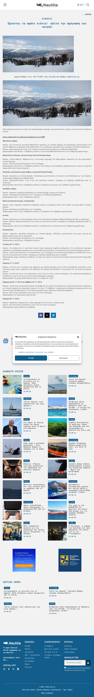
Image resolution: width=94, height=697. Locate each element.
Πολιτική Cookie (28, 690)
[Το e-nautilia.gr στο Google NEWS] (5, 341)
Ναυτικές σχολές (51, 649)
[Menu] (5, 5)
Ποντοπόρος (29, 661)
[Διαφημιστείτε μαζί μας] (24, 560)
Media (27, 664)
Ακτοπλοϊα (29, 652)
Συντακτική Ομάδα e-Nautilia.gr (64, 76)
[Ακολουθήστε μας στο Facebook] (9, 669)
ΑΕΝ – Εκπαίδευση (32, 655)
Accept (31, 358)
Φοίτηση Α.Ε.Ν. (51, 652)
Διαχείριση (56, 690)
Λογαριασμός (69, 652)
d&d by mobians (47, 693)
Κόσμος (27, 649)
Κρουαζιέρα (29, 658)
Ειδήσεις (47, 18)
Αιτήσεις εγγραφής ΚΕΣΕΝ (52, 656)
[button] (78, 337)
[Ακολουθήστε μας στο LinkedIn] (18, 669)
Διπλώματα (48, 646)
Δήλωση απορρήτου (43, 690)
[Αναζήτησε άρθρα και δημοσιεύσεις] (87, 4)
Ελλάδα (27, 646)
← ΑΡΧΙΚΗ (86, 14)
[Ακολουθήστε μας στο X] (13, 669)
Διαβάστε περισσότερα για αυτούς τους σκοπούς (36, 352)
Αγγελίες (68, 646)
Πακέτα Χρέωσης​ (70, 649)
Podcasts (28, 667)
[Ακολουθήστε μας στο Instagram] (4, 669)
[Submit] (88, 662)
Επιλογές (63, 358)
